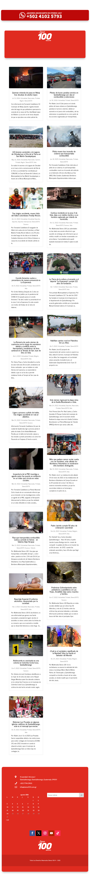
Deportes (14, 221)
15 (33, 807)
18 (12, 810)
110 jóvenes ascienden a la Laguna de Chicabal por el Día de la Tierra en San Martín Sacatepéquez (26, 154)
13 (22, 807)
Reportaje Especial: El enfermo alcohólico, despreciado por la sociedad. (26, 601)
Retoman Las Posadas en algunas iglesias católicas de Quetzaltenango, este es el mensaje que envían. (26, 724)
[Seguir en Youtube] (51, 833)
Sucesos (25, 224)
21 (28, 810)
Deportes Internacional (24, 221)
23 (38, 810)
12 (17, 807)
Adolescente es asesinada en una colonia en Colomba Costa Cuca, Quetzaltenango (26, 662)
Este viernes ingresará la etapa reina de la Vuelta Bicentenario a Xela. (64, 401)
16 (38, 807)
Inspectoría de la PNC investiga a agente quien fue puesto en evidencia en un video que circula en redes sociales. (26, 477)
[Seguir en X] (38, 833)
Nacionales (31, 98)
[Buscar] (81, 795)
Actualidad (24, 98)
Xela (35, 162)
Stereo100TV (28, 100)
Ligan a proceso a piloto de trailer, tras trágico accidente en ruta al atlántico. (26, 414)
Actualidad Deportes (34, 219)
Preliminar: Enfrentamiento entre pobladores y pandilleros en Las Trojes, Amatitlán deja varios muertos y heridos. (64, 590)
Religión (36, 356)
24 (7, 813)
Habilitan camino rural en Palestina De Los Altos (64, 341)
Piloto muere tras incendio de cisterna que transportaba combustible (64, 153)
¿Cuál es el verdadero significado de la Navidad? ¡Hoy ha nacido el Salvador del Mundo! (64, 653)
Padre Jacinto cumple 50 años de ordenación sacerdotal (64, 526)
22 (33, 810)
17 (7, 810)
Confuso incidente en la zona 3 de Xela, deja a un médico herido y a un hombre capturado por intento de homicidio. (64, 216)
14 (28, 807)
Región (22, 100)
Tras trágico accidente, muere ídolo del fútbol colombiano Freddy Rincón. (25, 214)
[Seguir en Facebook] (32, 833)
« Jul (7, 820)
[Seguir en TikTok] (57, 833)
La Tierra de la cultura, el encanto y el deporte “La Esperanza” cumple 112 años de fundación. (64, 281)
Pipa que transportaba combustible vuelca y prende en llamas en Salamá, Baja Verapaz (26, 539)
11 (12, 807)
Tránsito (33, 548)
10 (7, 807)
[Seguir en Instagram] (45, 833)
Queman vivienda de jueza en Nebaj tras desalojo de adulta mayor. (26, 93)
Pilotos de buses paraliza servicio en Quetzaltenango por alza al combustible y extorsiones (64, 94)
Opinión (37, 159)
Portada (37, 98)
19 (17, 810)
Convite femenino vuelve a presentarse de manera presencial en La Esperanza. (26, 280)
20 (23, 810)
